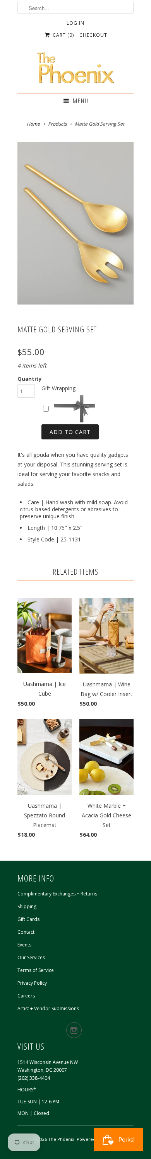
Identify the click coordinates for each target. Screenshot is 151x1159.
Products (57, 124)
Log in (75, 23)
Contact (25, 932)
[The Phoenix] (75, 70)
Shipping (26, 906)
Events (24, 944)
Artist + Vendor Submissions (48, 1008)
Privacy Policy (32, 983)
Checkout (93, 35)
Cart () (62, 35)
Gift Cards (28, 919)
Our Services (31, 957)
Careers (26, 995)
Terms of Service (35, 970)
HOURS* (26, 1089)
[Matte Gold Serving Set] (75, 223)
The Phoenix (61, 1139)
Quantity (29, 378)
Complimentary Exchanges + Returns (57, 893)
